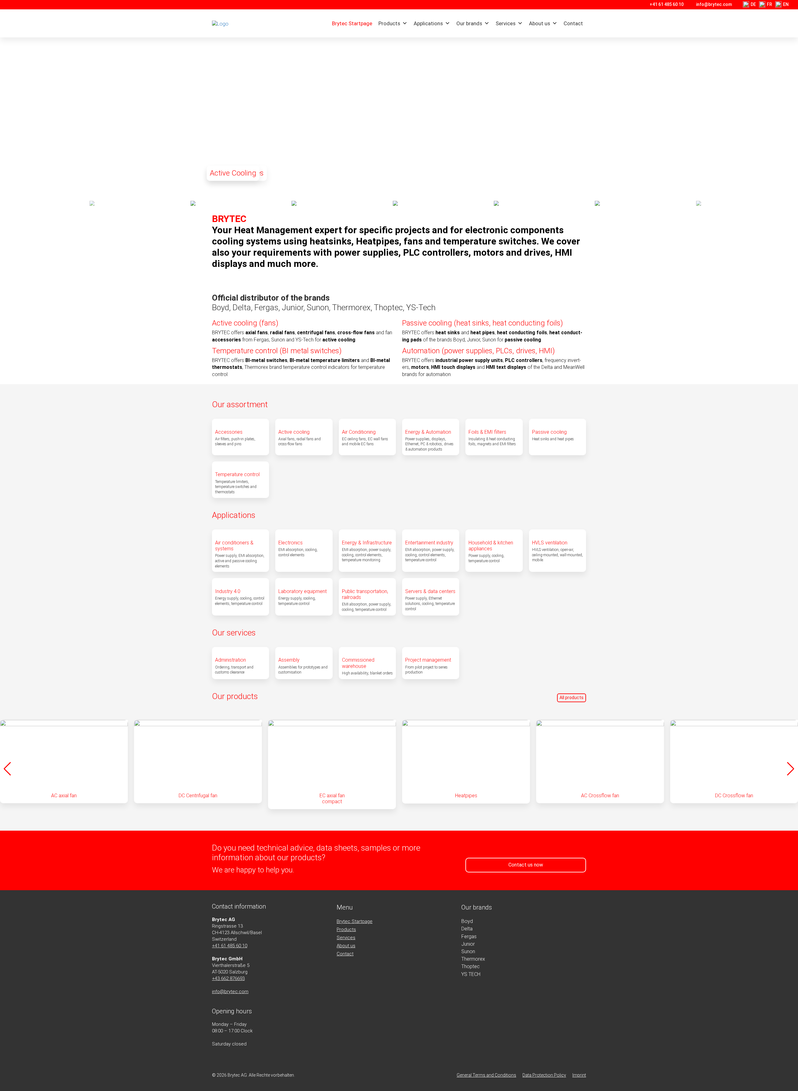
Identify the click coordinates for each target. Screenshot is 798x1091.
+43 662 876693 (228, 978)
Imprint (579, 1075)
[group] (64, 761)
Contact (573, 23)
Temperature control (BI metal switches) (277, 350)
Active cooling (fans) (245, 323)
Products (389, 23)
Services (506, 23)
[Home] (247, 24)
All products (572, 697)
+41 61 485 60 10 (667, 4)
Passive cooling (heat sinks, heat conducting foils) (482, 323)
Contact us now (525, 865)
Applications (428, 23)
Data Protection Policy (544, 1075)
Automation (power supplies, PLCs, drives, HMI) (478, 350)
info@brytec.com (714, 4)
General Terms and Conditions (486, 1075)
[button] (790, 115)
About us (539, 23)
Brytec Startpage (352, 23)
